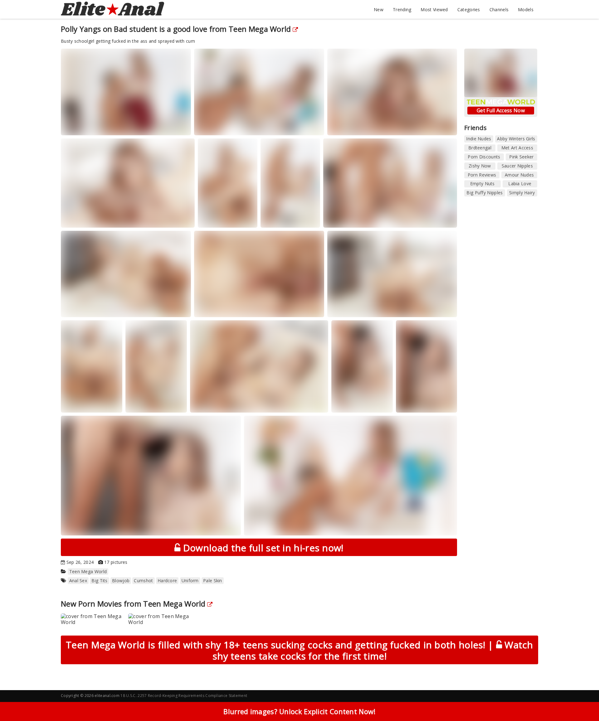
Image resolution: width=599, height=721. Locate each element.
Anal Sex (78, 580)
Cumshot (143, 580)
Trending (402, 9)
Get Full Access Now (501, 110)
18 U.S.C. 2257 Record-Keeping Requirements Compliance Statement (183, 695)
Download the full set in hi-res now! (262, 547)
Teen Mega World (260, 29)
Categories (468, 9)
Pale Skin (212, 580)
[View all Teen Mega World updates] (209, 603)
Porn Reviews (482, 175)
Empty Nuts (482, 183)
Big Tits (99, 580)
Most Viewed (434, 9)
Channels (499, 9)
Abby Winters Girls (516, 139)
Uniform (190, 580)
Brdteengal (479, 148)
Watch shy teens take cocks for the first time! (299, 650)
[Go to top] (582, 701)
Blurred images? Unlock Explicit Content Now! (299, 711)
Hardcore (167, 580)
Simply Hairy (522, 193)
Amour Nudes (519, 175)
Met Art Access (517, 148)
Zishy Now (480, 166)
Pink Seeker (521, 157)
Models (525, 9)
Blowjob (120, 580)
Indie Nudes (478, 139)
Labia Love (519, 183)
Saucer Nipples (517, 166)
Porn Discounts (484, 157)
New (378, 9)
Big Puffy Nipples (484, 193)
